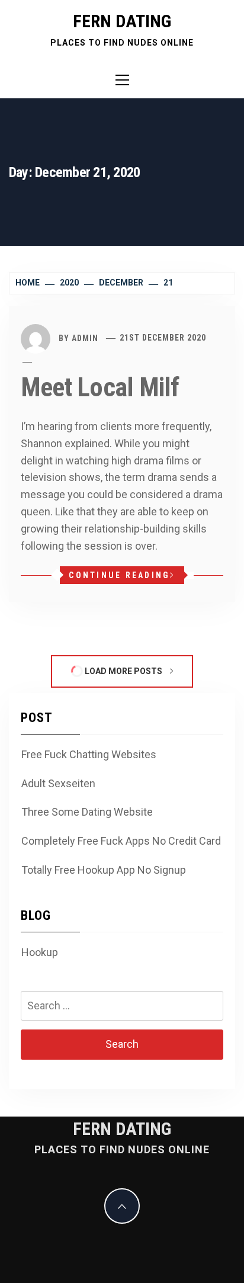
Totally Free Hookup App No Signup (103, 870)
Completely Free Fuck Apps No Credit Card (121, 841)
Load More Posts (123, 671)
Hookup (39, 952)
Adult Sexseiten (58, 783)
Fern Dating (122, 21)
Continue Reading (119, 575)
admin (85, 337)
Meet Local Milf (100, 387)
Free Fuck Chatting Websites (88, 754)
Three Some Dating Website (87, 812)
